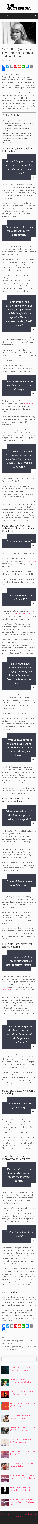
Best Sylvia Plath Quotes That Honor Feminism (18, 133)
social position (7, 990)
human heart (28, 404)
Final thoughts (7, 143)
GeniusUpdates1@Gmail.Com (19, 1519)
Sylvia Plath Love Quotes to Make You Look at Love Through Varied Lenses (18, 124)
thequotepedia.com (16, 1516)
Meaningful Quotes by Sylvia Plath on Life (16, 121)
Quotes (7, 1338)
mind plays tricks (30, 561)
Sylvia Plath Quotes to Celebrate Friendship (17, 135)
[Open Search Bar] (35, 16)
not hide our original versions (25, 614)
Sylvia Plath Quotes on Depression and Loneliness (15, 139)
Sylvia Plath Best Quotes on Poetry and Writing (16, 129)
